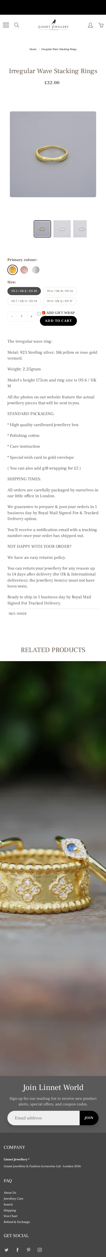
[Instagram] (39, 1250)
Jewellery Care (13, 1199)
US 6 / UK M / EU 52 (60, 291)
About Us (10, 1193)
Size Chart (11, 1216)
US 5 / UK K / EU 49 (24, 291)
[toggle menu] (5, 25)
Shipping (10, 1210)
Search (8, 1204)
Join (89, 1118)
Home (33, 49)
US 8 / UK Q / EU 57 (59, 301)
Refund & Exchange (17, 1222)
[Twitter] (6, 1250)
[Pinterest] (28, 1250)
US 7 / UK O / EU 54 (24, 301)
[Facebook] (17, 1250)
